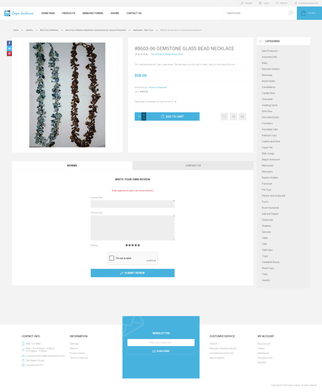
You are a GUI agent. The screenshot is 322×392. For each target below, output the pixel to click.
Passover (267, 183)
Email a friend (242, 116)
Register (248, 3)
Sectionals (267, 220)
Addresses (263, 353)
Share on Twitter (9, 48)
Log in (266, 3)
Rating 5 (138, 245)
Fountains (267, 123)
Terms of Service (79, 357)
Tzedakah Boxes (271, 262)
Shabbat (266, 226)
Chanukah (267, 99)
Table (265, 238)
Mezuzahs (267, 171)
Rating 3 (132, 245)
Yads (264, 274)
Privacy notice (77, 353)
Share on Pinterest (9, 53)
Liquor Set (267, 147)
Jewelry (266, 280)
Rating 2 (129, 245)
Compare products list (308, 3)
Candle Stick (268, 93)
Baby (264, 63)
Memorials (267, 165)
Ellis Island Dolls (270, 117)
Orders (261, 348)
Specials (266, 232)
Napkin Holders (270, 177)
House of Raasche (158, 87)
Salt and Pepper (270, 214)
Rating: (94, 245)
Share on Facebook (9, 43)
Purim (265, 201)
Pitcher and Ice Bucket (273, 195)
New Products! (270, 51)
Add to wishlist (224, 116)
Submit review (135, 273)
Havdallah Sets (270, 129)
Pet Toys (266, 189)
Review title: (97, 197)
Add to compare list (233, 116)
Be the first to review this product (167, 54)
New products (217, 357)
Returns (74, 348)
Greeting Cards (270, 105)
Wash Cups (268, 268)
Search (290, 13)
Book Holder (268, 81)
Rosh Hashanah (270, 207)
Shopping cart (265, 357)
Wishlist (262, 362)
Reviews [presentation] (72, 165)
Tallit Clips (267, 250)
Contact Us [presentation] (193, 165)
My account (264, 343)
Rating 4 (135, 245)
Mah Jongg (268, 153)
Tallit (264, 244)
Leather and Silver (271, 141)
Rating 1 (126, 245)
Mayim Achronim (271, 159)
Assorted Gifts (269, 57)
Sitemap (74, 343)
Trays (265, 256)
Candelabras (268, 87)
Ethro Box (267, 111)
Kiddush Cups (269, 135)
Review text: (97, 212)
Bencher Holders (271, 69)
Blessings (267, 75)
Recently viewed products (223, 348)
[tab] (72, 165)
